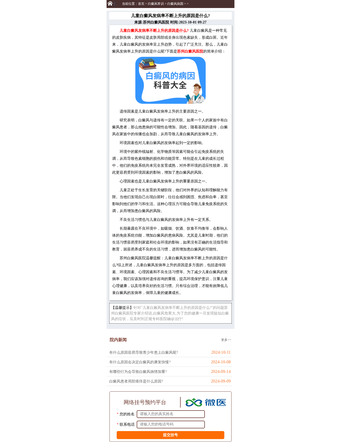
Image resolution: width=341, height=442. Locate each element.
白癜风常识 (156, 4)
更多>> (226, 340)
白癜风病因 (175, 4)
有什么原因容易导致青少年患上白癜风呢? (143, 353)
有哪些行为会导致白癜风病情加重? (138, 372)
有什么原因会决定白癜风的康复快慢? (139, 362)
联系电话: (128, 424)
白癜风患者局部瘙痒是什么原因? (136, 381)
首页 (141, 4)
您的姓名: (128, 414)
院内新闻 (118, 339)
